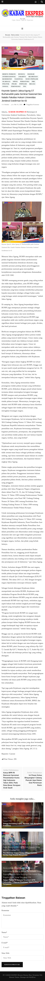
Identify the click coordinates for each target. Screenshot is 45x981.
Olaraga (6, 81)
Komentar (5, 910)
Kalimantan (7, 871)
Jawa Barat (36, 812)
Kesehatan (7, 79)
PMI (33, 81)
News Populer (32, 79)
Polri (14, 84)
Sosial (5, 86)
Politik (6, 84)
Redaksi (6, 104)
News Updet (22, 18)
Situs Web (5, 953)
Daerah (31, 74)
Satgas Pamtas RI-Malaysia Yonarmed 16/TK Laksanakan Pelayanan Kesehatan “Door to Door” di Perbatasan (22, 882)
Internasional (9, 76)
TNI (24, 86)
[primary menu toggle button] (22, 29)
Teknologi (16, 86)
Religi (32, 84)
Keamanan (33, 76)
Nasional (19, 79)
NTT (32, 844)
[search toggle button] (42, 2)
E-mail (5, 943)
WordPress (32, 977)
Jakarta (22, 76)
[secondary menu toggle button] (2, 2)
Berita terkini (9, 74)
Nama (4, 932)
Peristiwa (24, 81)
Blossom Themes (14, 977)
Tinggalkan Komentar (32, 104)
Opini (15, 81)
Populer (23, 84)
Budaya (21, 74)
